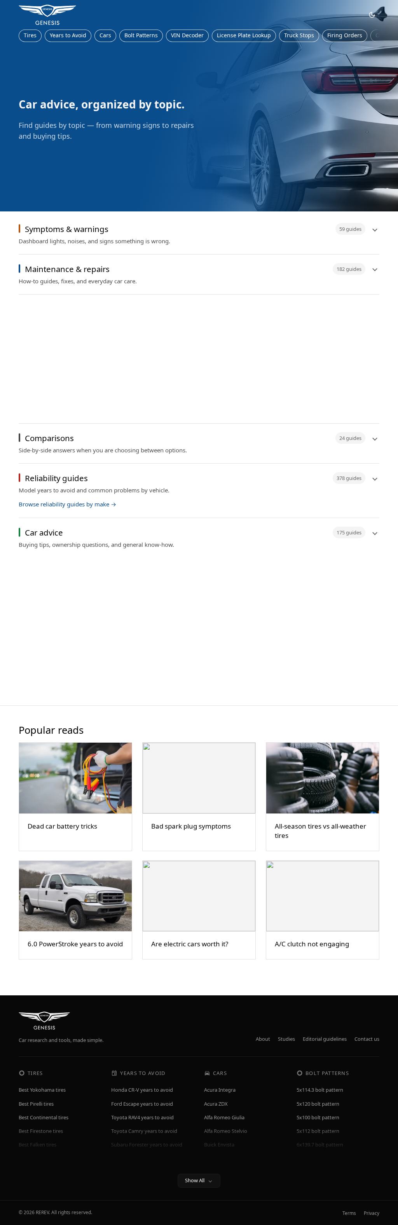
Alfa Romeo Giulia (224, 1117)
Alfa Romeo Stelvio (225, 1130)
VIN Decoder (187, 35)
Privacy (371, 1213)
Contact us (366, 1038)
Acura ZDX (216, 1103)
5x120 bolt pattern (318, 1103)
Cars (105, 35)
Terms (349, 1213)
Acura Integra (220, 1089)
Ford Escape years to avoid (142, 1103)
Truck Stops (299, 35)
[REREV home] (47, 15)
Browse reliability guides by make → (67, 504)
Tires (30, 35)
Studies (286, 1038)
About (263, 1038)
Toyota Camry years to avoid (144, 1130)
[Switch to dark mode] (372, 14)
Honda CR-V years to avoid (142, 1089)
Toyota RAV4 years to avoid (142, 1117)
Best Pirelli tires (36, 1103)
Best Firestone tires (41, 1130)
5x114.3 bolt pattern (320, 1089)
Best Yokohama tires (42, 1089)
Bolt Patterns (141, 35)
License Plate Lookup (244, 35)
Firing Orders (344, 35)
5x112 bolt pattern (318, 1130)
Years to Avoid (68, 35)
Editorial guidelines (325, 1038)
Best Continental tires (43, 1117)
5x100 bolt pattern (318, 1117)
